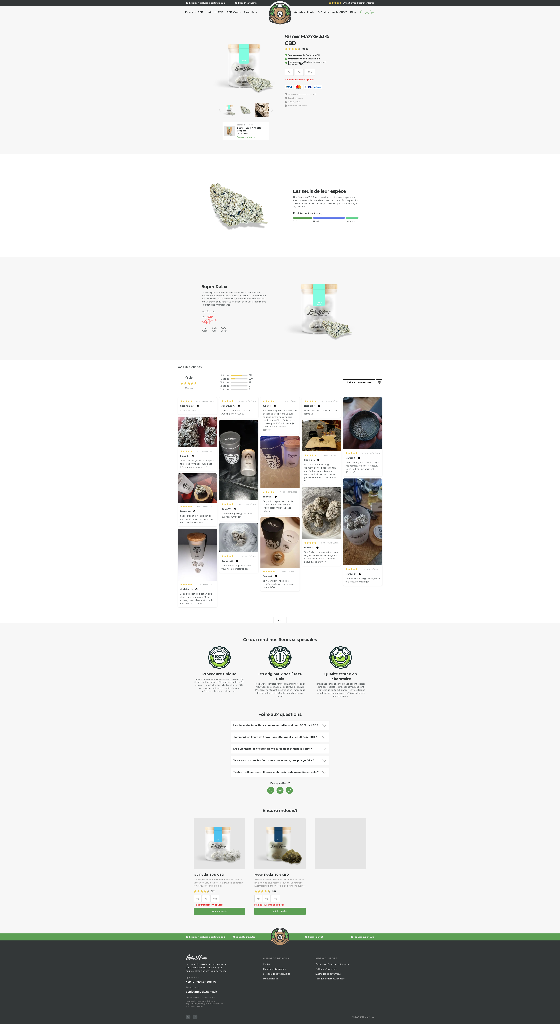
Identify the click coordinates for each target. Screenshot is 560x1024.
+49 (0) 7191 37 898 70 (201, 981)
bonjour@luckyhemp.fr (201, 991)
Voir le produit (219, 911)
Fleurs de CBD (194, 12)
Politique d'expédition (326, 969)
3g (289, 72)
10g (310, 72)
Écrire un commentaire (359, 382)
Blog (353, 12)
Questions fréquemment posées (332, 964)
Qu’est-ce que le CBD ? (332, 12)
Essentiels (250, 12)
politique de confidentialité (276, 974)
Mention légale (270, 978)
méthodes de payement (328, 974)
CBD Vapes (233, 12)
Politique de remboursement (330, 978)
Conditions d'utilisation (274, 969)
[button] (219, 110)
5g (299, 72)
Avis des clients (304, 12)
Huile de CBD (215, 12)
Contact (267, 964)
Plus (280, 620)
